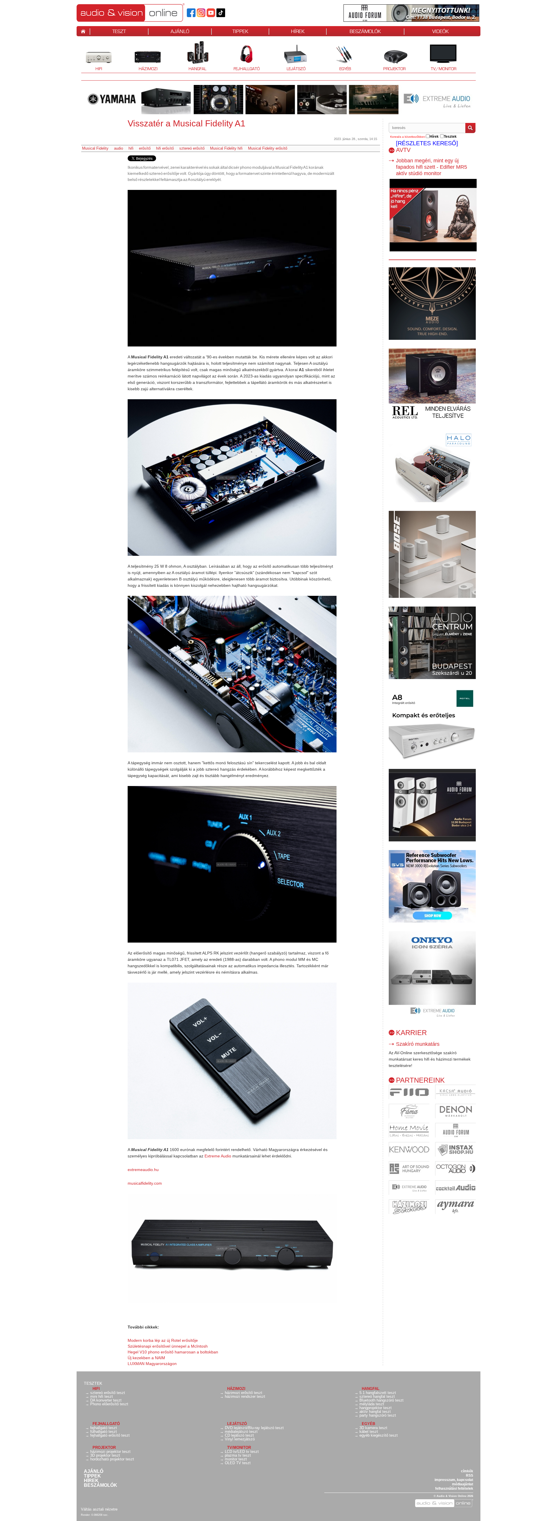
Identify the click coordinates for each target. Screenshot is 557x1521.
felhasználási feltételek (454, 1488)
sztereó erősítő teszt (107, 1393)
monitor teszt (236, 1459)
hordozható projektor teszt (112, 1459)
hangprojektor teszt (375, 1408)
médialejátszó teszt (241, 1431)
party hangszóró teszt (377, 1415)
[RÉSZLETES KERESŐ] (427, 143)
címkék (467, 1471)
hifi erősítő (165, 148)
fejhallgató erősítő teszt (110, 1435)
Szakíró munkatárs (418, 1044)
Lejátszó (291, 56)
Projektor (391, 56)
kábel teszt (368, 1431)
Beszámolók (100, 1485)
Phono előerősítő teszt (109, 1404)
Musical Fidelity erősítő (267, 148)
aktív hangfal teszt (375, 1411)
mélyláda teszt (371, 1404)
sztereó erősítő (192, 148)
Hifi (91, 56)
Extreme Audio (218, 1156)
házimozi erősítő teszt (243, 1393)
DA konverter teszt (106, 1400)
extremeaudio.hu (143, 1169)
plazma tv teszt (238, 1455)
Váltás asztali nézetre (99, 1509)
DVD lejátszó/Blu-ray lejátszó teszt (254, 1428)
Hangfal (193, 56)
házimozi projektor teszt (110, 1451)
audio (118, 148)
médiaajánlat (462, 1484)
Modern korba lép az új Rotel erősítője (163, 1340)
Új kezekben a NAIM (146, 1357)
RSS (469, 1475)
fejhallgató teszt (103, 1428)
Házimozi (144, 56)
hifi (131, 148)
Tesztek (93, 1383)
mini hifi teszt (101, 1396)
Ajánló (93, 1471)
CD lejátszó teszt (239, 1435)
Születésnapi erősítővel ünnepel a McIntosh (168, 1346)
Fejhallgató (244, 56)
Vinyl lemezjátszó (240, 1439)
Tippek (92, 1476)
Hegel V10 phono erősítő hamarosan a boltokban (173, 1352)
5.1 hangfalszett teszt (377, 1393)
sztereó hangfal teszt (377, 1396)
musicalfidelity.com (145, 1183)
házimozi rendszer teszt (245, 1396)
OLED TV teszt (238, 1463)
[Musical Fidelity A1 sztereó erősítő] (232, 268)
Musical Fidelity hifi (226, 148)
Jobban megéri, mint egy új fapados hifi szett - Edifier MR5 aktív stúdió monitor (431, 167)
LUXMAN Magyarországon (152, 1363)
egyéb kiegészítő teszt (378, 1435)
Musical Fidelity (95, 148)
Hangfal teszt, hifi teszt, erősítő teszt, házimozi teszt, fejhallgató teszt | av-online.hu (141, 12)
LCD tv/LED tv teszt (242, 1451)
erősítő (145, 148)
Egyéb (339, 56)
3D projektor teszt (105, 1455)
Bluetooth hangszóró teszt (381, 1400)
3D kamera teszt (373, 1428)
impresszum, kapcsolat (454, 1480)
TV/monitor (443, 68)
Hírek (91, 1480)
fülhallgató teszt (103, 1431)
